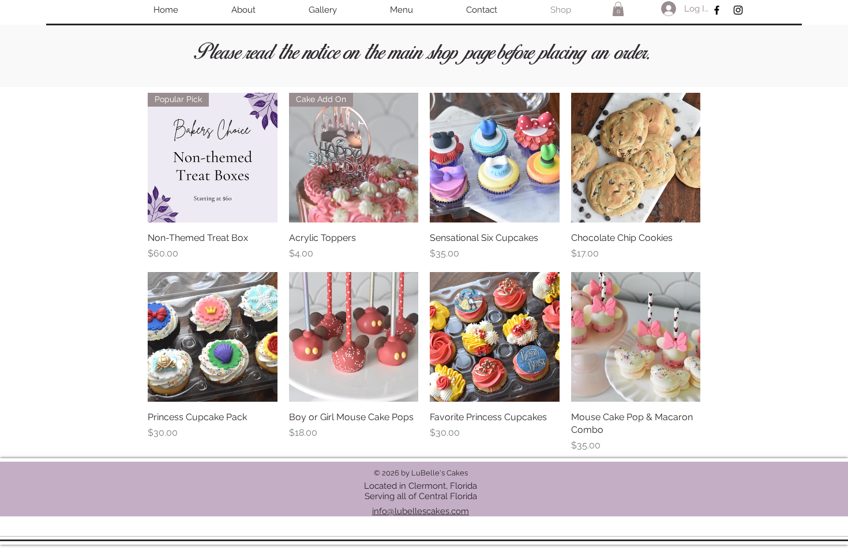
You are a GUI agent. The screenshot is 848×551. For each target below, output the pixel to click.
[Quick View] (495, 157)
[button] (618, 9)
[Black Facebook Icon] (717, 10)
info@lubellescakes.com (420, 511)
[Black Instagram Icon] (738, 10)
